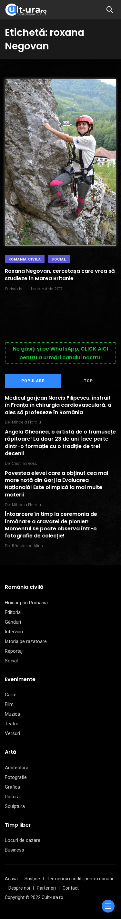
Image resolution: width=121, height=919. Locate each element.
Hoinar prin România (26, 603)
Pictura (12, 797)
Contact (71, 888)
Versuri (12, 733)
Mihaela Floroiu (26, 422)
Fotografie (16, 777)
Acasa (11, 878)
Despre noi (19, 888)
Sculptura (15, 806)
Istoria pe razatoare (26, 641)
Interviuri (14, 632)
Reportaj (14, 651)
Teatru (11, 724)
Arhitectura (16, 768)
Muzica (12, 714)
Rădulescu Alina (27, 545)
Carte (10, 695)
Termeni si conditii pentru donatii (80, 878)
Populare (33, 381)
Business (14, 850)
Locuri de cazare (22, 840)
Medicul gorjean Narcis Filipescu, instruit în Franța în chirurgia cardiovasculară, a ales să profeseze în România (58, 405)
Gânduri (13, 622)
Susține (32, 878)
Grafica (12, 787)
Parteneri (46, 888)
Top (88, 381)
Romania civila (24, 259)
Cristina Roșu (24, 463)
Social (58, 259)
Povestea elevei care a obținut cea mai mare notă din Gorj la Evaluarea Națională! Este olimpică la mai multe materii (56, 483)
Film (9, 704)
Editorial (13, 612)
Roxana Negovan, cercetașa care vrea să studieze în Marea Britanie (60, 275)
